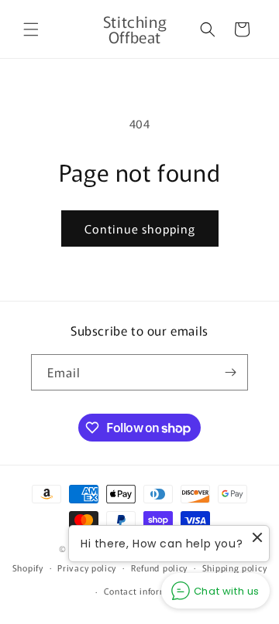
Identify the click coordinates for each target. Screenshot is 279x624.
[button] (31, 29)
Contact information (147, 591)
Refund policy (159, 567)
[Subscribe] (230, 372)
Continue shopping (139, 228)
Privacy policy (86, 567)
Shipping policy (234, 567)
